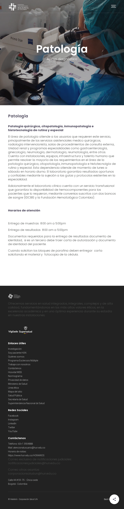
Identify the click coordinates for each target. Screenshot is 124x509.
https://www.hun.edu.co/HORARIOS (26, 455)
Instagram (13, 419)
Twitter (11, 427)
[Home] (19, 6)
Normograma (15, 376)
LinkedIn (12, 423)
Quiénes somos (16, 356)
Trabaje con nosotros (19, 364)
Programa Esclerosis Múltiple (23, 360)
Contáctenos (14, 368)
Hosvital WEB (15, 372)
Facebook (13, 415)
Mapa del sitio (15, 391)
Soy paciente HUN (17, 352)
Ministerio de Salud (17, 384)
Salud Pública (15, 395)
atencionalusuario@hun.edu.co (29, 447)
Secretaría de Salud (18, 399)
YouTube (12, 431)
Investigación (15, 349)
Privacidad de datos (18, 380)
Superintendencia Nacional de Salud (26, 403)
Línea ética (13, 387)
